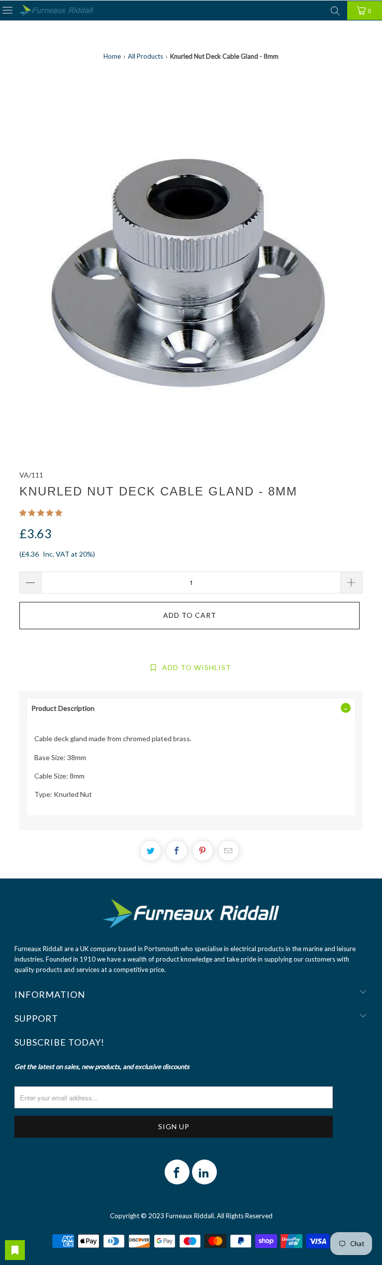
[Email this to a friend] (228, 850)
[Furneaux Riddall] (56, 10)
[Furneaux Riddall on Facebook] (177, 1172)
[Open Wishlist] (15, 1250)
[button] (40, 512)
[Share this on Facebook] (176, 850)
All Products (145, 56)
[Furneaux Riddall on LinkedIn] (204, 1172)
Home (112, 56)
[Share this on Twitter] (150, 850)
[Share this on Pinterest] (202, 850)
